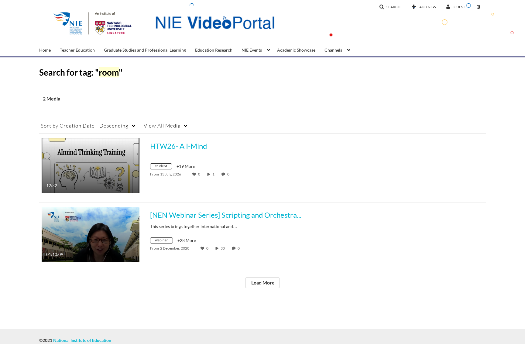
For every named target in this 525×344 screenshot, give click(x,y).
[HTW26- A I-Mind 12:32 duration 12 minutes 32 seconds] (90, 165)
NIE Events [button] (252, 50)
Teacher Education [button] (77, 50)
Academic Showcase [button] (296, 50)
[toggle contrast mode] (478, 7)
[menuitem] (49, 49)
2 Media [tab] (51, 98)
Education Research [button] (213, 50)
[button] (389, 7)
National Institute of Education (82, 340)
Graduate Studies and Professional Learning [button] (145, 50)
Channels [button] (333, 50)
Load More (262, 282)
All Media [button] (162, 125)
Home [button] (45, 50)
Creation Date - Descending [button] (85, 125)
